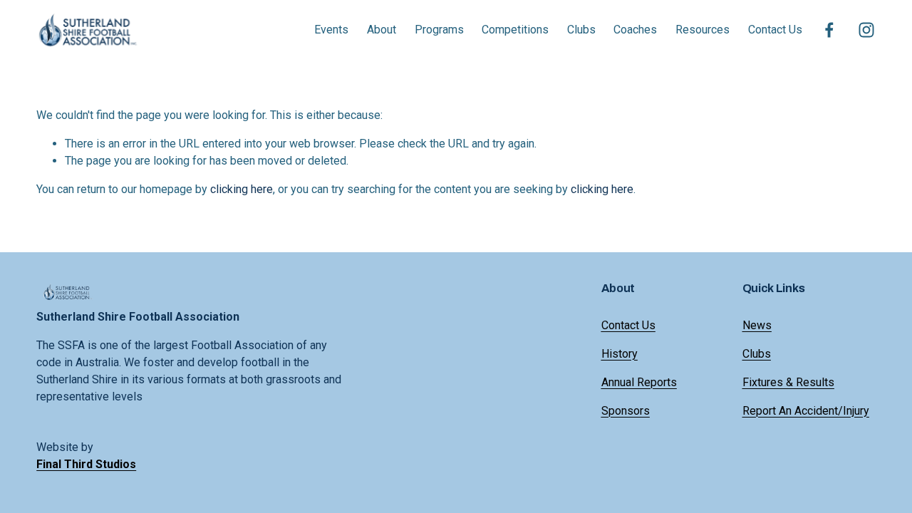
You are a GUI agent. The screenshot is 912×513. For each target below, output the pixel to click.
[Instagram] (866, 30)
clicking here (241, 189)
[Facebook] (829, 30)
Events (331, 29)
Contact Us (775, 29)
